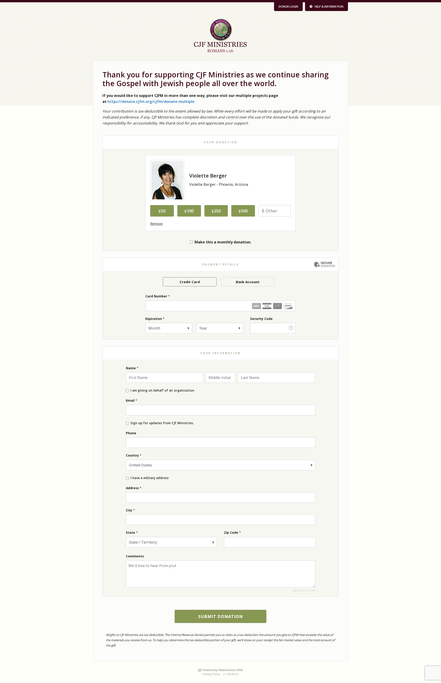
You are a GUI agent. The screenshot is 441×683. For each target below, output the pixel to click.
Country (133, 455)
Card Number (157, 296)
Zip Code (232, 532)
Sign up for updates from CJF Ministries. (162, 423)
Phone (131, 433)
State (132, 532)
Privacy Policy (211, 674)
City (130, 510)
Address (133, 488)
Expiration (154, 318)
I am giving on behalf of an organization (162, 390)
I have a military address (149, 478)
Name (132, 368)
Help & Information (329, 6)
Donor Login (288, 6)
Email (131, 400)
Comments (135, 556)
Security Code (261, 318)
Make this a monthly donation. (223, 242)
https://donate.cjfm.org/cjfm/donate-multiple (151, 101)
